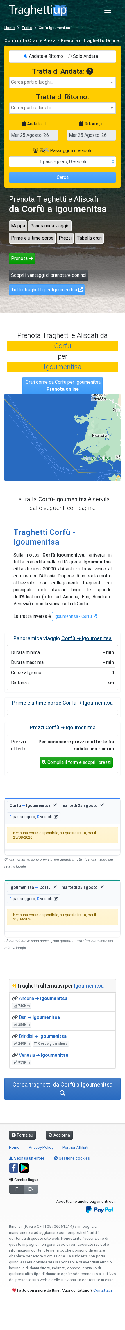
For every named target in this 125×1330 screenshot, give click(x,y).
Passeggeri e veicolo (71, 150)
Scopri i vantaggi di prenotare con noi (48, 275)
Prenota (20, 258)
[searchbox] (62, 82)
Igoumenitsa (62, 367)
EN (30, 1189)
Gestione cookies (74, 1158)
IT (17, 1189)
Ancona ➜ (43, 998)
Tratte (27, 28)
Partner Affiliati (75, 1147)
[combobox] (62, 82)
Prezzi (65, 238)
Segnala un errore (28, 1158)
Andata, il (36, 124)
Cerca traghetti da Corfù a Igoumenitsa (62, 1084)
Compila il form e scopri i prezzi (78, 762)
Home (9, 28)
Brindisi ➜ (43, 1036)
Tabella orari (89, 238)
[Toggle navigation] (108, 10)
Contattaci (102, 1290)
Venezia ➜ (43, 1055)
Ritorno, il (93, 124)
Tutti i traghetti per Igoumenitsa (44, 289)
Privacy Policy (41, 1147)
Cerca (63, 177)
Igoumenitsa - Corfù (74, 616)
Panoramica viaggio (49, 226)
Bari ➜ (39, 1017)
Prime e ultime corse (32, 238)
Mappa (18, 226)
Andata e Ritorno (46, 56)
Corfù (62, 346)
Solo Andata (85, 56)
